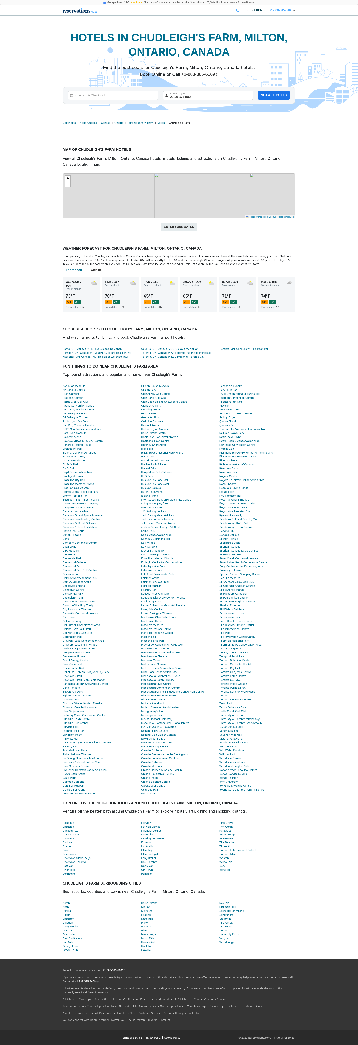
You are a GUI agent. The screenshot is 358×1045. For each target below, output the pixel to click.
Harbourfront (149, 903)
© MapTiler (261, 216)
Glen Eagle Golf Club (154, 397)
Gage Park (69, 777)
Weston (224, 858)
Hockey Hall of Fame (154, 464)
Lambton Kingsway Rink (155, 581)
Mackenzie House (152, 621)
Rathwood (225, 830)
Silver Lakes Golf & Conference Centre (243, 562)
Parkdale (146, 873)
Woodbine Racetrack (232, 762)
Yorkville (224, 869)
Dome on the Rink (73, 668)
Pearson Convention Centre (236, 397)
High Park (147, 448)
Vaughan (224, 938)
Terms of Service (131, 1037)
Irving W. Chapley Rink (154, 503)
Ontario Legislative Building (157, 773)
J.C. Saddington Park (153, 511)
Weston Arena (228, 746)
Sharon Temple (228, 538)
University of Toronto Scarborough (240, 722)
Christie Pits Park (73, 593)
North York (147, 865)
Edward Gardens (73, 691)
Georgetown (70, 946)
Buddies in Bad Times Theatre (81, 499)
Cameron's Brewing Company (80, 503)
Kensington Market (152, 838)
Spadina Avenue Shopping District (239, 574)
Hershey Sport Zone (153, 444)
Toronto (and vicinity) (140, 122)
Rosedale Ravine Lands (233, 487)
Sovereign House (230, 570)
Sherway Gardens (230, 554)
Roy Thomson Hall (230, 495)
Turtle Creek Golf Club (232, 711)
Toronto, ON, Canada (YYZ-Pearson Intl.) (244, 348)
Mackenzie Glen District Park (158, 617)
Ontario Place (149, 777)
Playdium (224, 405)
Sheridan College (230, 546)
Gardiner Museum (73, 785)
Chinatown (69, 838)
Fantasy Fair (70, 746)
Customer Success (149, 1013)
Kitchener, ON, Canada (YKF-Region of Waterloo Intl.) (95, 356)
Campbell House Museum (78, 507)
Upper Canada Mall (231, 726)
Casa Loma (69, 546)
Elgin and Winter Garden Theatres (83, 703)
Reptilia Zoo (226, 448)
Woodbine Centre (230, 758)
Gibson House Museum (155, 386)
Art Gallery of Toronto (76, 417)
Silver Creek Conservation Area (238, 558)
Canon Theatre (72, 534)
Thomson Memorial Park (234, 640)
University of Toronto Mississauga (239, 719)
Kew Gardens (149, 546)
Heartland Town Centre (155, 440)
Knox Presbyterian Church (157, 558)
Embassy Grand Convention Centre (84, 715)
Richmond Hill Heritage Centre (237, 456)
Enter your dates (179, 226)
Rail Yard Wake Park (231, 433)
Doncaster (69, 934)
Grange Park (148, 413)
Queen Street (227, 421)
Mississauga (148, 934)
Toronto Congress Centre (235, 672)
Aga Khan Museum (74, 386)
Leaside (146, 914)
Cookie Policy (172, 1037)
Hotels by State (126, 1013)
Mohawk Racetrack (152, 703)
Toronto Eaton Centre (232, 675)
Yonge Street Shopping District (238, 769)
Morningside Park (151, 715)
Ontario (118, 122)
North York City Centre (155, 746)
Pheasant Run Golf (230, 401)
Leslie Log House (152, 601)
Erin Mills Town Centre (76, 719)
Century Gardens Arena (77, 581)
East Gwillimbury (72, 938)
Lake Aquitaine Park (153, 566)
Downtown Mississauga (77, 858)
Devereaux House (74, 656)
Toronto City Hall (229, 668)
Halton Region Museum (155, 429)
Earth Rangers (71, 687)
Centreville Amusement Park (80, 578)
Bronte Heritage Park (75, 495)
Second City (226, 530)
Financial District (151, 830)
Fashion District (150, 826)
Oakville (146, 950)
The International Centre (234, 628)
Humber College (151, 487)
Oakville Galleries (151, 762)
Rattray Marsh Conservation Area (239, 440)
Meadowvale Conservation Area (160, 652)
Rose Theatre (227, 483)
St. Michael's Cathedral (233, 593)
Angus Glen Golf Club (76, 401)
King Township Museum (155, 554)
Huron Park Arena (152, 491)
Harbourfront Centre (153, 433)
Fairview (146, 822)
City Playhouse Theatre (77, 609)
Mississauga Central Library (157, 679)
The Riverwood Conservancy (237, 636)
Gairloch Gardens (73, 781)
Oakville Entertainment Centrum (160, 758)
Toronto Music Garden (233, 683)
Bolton (66, 914)
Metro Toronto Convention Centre (162, 668)
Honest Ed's (148, 468)
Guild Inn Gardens (152, 421)
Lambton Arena (150, 578)
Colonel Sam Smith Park (77, 628)
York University (228, 781)
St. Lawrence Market (231, 589)
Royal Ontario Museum (233, 507)
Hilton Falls (147, 456)
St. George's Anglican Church (237, 585)
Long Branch (149, 858)
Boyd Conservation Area (77, 472)
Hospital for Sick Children (156, 472)
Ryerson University (230, 515)
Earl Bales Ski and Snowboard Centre (85, 683)
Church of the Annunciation (79, 601)
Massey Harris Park (152, 640)
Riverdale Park (228, 472)
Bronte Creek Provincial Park (80, 491)
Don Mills (68, 930)
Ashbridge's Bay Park (75, 421)
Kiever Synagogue (152, 550)
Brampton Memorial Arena (78, 483)
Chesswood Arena (74, 585)
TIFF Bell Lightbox (230, 648)
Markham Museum (152, 625)
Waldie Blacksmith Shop (233, 742)
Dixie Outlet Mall (72, 664)
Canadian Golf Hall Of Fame (79, 523)
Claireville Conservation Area (80, 613)
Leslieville (147, 846)
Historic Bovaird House (155, 460)
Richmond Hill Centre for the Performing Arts (246, 452)
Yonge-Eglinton (228, 777)
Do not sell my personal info (181, 1013)
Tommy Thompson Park (233, 652)
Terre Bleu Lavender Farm (235, 621)
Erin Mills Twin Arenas (76, 722)
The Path (224, 632)
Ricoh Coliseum (228, 460)
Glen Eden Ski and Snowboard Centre (164, 401)
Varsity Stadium (228, 730)
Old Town (147, 869)
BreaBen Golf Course (76, 487)
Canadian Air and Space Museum (83, 515)
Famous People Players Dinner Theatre (87, 742)
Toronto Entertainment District (237, 850)
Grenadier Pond (151, 417)
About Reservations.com (78, 1013)
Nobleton (146, 946)
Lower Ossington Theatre (156, 613)
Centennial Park (72, 566)
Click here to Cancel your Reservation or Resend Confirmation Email (105, 999)
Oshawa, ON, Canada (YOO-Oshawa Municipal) (169, 348)
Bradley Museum (73, 476)
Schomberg (226, 914)
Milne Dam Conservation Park (159, 672)
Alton (66, 906)
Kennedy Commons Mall (155, 538)
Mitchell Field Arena (153, 699)
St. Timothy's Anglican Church (237, 601)
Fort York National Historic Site (81, 762)
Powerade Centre (230, 409)
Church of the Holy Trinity (78, 605)
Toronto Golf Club (230, 679)
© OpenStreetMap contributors (280, 216)
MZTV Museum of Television (158, 726)
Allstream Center (73, 397)
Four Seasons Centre (76, 766)
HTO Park (147, 476)
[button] (67, 178)
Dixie (66, 850)
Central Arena (71, 574)
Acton (66, 903)
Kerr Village (148, 542)
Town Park (225, 703)
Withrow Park (227, 754)
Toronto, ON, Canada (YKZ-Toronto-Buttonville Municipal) (176, 352)
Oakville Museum (151, 766)
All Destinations (105, 1013)
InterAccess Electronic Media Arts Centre (166, 499)
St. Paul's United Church (233, 597)
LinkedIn (152, 1020)
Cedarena (69, 554)
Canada (105, 122)
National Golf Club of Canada (158, 734)
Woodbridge (226, 942)
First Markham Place (75, 750)
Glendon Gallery (151, 405)
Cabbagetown (71, 830)
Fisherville (147, 834)
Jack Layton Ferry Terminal (157, 519)
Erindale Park (71, 726)
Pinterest (164, 1020)
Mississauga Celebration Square (160, 675)
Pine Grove (226, 822)
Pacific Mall (148, 793)
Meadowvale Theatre (154, 656)
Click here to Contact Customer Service (202, 999)
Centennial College (74, 562)
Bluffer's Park (70, 464)
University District (229, 934)
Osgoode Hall (149, 789)
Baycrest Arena (72, 436)
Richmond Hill (227, 906)
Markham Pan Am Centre (156, 628)
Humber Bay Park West (155, 483)
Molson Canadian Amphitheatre (160, 707)
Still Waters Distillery (231, 609)
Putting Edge (227, 417)
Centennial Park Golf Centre (80, 570)
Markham (146, 926)
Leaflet (251, 216)
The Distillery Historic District (236, 625)
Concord (68, 846)
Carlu (66, 538)
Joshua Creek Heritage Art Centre (161, 527)
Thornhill (224, 846)
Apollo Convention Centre (78, 405)
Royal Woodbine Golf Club (235, 511)
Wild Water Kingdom (231, 750)
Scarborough (227, 834)
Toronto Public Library (232, 687)
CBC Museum (71, 550)
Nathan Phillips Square (154, 730)
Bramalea (68, 826)
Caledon (68, 922)
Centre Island (71, 834)
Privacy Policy (153, 1037)
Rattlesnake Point (230, 436)
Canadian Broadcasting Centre (81, 519)
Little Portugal (149, 854)
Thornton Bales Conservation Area (240, 644)
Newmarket (148, 942)
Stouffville (225, 918)
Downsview (69, 854)
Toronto (224, 930)
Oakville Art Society (153, 750)
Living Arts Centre (152, 609)
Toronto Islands (228, 854)
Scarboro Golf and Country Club (238, 519)
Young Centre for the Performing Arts (241, 789)
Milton (161, 122)
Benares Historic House (77, 444)
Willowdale (225, 861)
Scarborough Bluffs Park (234, 523)
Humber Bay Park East (154, 480)
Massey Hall (148, 636)
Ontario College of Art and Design (161, 769)
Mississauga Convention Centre (160, 687)
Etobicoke (69, 873)
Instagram (139, 1020)
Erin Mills (68, 942)
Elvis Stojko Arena (73, 711)
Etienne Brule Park (74, 730)
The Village (226, 926)
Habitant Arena (150, 425)
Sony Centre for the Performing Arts (241, 566)
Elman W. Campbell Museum (80, 707)
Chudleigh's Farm (73, 597)
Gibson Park (148, 389)
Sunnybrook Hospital (231, 613)
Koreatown (147, 842)
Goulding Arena (150, 409)
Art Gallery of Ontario (75, 413)
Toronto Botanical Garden (235, 660)
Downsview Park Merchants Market (84, 679)
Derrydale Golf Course (76, 652)
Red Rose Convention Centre (237, 444)
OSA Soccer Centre (153, 785)
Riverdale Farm (228, 468)
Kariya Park (148, 530)
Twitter (115, 1020)
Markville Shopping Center (157, 632)
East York (68, 865)
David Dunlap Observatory (79, 648)
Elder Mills (69, 869)
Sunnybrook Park (229, 617)
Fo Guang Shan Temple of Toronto (84, 758)
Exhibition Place (72, 734)
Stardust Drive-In (229, 605)
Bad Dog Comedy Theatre (78, 425)
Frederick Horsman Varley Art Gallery (85, 769)
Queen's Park (227, 425)
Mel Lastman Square (153, 664)
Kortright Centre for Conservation (161, 562)
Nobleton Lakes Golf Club (156, 742)
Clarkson (68, 842)
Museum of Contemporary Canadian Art (165, 722)
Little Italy (147, 850)
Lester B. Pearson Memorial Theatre (163, 605)
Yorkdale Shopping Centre (235, 785)
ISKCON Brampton (152, 507)
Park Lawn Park (228, 389)
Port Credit (226, 826)
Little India (147, 918)
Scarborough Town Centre (235, 527)
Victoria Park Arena (231, 738)
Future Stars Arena (74, 773)
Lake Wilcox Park (151, 570)
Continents (69, 122)
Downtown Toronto (74, 861)
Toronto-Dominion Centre (235, 699)
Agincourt (68, 822)
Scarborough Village (231, 910)
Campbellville (71, 926)
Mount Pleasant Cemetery (157, 719)
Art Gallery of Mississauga (78, 409)
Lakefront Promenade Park (157, 574)
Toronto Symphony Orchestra (237, 691)
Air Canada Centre (74, 389)
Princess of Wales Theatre (235, 413)
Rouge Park (226, 491)
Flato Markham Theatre (77, 754)
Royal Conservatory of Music (237, 503)
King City (146, 906)
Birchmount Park (72, 448)
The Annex (226, 922)
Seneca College (229, 534)
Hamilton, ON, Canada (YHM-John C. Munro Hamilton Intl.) (97, 352)
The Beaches (227, 842)
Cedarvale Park (72, 558)
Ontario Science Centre (155, 781)
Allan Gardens (71, 393)
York (222, 865)
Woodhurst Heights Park (234, 766)
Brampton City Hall (74, 480)
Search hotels (274, 95)
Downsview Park (73, 675)
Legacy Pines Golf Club (155, 593)
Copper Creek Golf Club (77, 632)
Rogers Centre (228, 476)
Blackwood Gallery (74, 456)
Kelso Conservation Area (156, 534)
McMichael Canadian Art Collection (162, 644)
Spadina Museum (229, 578)
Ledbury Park (149, 589)
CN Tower (69, 617)
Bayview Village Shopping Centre (83, 440)
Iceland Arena (149, 495)
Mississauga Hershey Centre (158, 695)
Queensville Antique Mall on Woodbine (242, 429)
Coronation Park (72, 636)
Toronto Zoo (227, 695)
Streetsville (226, 838)
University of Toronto (232, 715)
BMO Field (69, 468)
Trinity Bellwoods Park (232, 707)
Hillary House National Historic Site (162, 452)
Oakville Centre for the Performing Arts (164, 754)
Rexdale (224, 903)
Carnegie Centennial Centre (80, 542)
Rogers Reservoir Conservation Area (241, 480)
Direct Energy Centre (75, 660)
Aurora (67, 910)
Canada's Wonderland (76, 511)
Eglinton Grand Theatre (77, 695)
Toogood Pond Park (231, 656)
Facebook (103, 1020)
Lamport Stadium (151, 585)
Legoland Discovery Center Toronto (163, 597)
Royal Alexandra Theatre (234, 499)
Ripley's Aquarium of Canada (236, 464)
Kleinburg (147, 910)
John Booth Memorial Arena (158, 523)
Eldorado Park (71, 699)
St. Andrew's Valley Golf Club (236, 581)
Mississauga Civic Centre (156, 683)
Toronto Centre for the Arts (235, 664)
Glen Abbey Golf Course (156, 393)
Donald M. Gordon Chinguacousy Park (86, 672)
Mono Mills (147, 938)
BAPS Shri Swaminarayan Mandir (82, 429)
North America (88, 122)
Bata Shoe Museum (74, 433)
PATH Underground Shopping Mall (239, 393)
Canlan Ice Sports (73, 530)
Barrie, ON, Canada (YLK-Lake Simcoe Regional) (92, 348)
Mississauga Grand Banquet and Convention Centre (172, 691)
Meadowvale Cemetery (155, 648)
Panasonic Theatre (231, 386)
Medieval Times (150, 660)
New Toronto (149, 861)
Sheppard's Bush (229, 542)
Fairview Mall (70, 738)
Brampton (68, 918)
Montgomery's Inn (152, 711)
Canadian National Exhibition (80, 527)
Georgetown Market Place (79, 793)
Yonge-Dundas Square (233, 773)
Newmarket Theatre (153, 738)
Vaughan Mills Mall (230, 734)
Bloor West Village (74, 460)
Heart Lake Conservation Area (159, 436)
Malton (145, 922)
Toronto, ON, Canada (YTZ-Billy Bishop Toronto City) (173, 356)
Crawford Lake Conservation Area (83, 640)
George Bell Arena (74, 789)
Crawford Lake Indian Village (80, 644)
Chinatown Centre (73, 589)
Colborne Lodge (73, 621)
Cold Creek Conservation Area (81, 625)
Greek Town (70, 950)
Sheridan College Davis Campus (238, 550)
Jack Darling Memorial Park (157, 515)
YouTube (126, 1020)
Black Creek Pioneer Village (80, 452)
